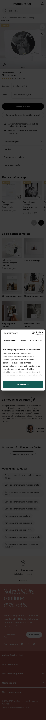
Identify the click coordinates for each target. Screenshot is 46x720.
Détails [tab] (23, 340)
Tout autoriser (23, 385)
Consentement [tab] (9, 340)
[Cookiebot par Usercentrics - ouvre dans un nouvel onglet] (32, 333)
